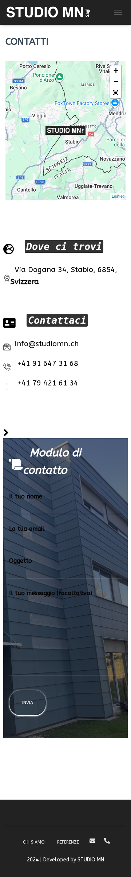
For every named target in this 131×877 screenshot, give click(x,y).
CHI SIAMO (34, 842)
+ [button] (116, 70)
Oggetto (20, 560)
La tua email (26, 528)
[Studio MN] (50, 12)
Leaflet (118, 196)
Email (92, 841)
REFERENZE (68, 842)
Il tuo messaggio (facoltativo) (50, 593)
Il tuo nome (25, 496)
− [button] (116, 81)
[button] (115, 92)
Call (107, 841)
